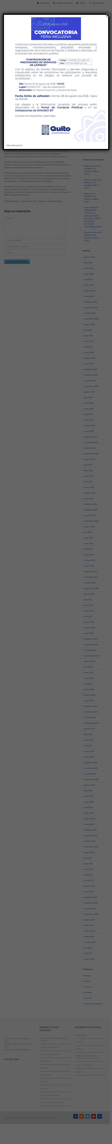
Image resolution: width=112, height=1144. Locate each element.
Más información (14, 145)
